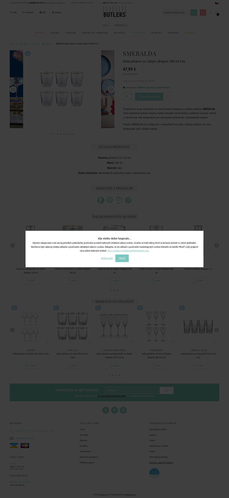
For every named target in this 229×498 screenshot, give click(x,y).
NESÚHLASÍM (107, 258)
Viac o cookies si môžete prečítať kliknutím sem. (128, 251)
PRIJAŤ (122, 258)
